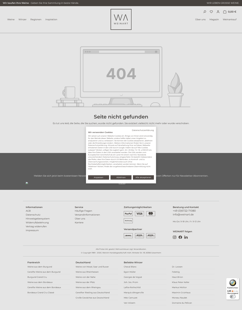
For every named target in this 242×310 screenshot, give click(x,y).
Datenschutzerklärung (143, 130)
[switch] (233, 296)
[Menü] (237, 279)
